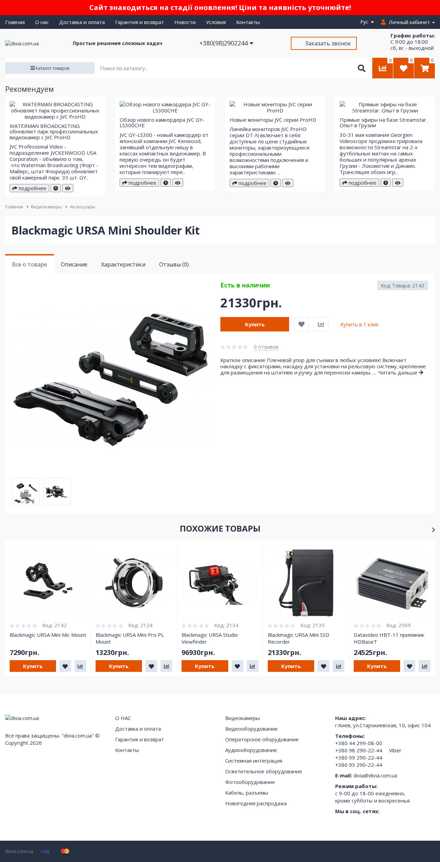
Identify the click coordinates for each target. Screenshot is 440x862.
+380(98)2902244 (224, 43)
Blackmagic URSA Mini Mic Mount (48, 634)
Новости (185, 22)
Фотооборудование (250, 781)
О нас (42, 22)
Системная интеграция (253, 760)
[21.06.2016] (276, 183)
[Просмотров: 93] (287, 183)
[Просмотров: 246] (177, 182)
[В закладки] (301, 324)
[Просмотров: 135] (397, 182)
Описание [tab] (74, 264)
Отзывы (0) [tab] (174, 264)
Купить (255, 324)
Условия (216, 22)
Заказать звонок (328, 43)
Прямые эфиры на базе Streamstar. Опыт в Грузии (383, 122)
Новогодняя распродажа (256, 803)
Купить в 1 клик (359, 324)
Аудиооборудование (251, 749)
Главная (15, 22)
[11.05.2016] (56, 188)
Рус (365, 22)
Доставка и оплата (82, 22)
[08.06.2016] (166, 182)
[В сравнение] (321, 324)
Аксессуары (82, 207)
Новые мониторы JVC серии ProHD (273, 119)
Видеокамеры (46, 207)
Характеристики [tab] (123, 264)
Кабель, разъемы (246, 792)
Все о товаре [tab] (29, 264)
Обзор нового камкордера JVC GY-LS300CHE (162, 122)
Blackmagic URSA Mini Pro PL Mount (130, 638)
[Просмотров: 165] (67, 188)
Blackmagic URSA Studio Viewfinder (210, 638)
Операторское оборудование (262, 739)
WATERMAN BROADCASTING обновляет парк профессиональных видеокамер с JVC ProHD (54, 131)
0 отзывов (266, 346)
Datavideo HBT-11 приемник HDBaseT (389, 638)
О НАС (123, 717)
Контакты (248, 22)
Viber (395, 750)
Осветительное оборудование (263, 771)
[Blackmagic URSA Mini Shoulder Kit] (116, 379)
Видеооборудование (251, 728)
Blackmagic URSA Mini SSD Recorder (298, 638)
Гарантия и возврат (139, 22)
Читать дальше (398, 372)
